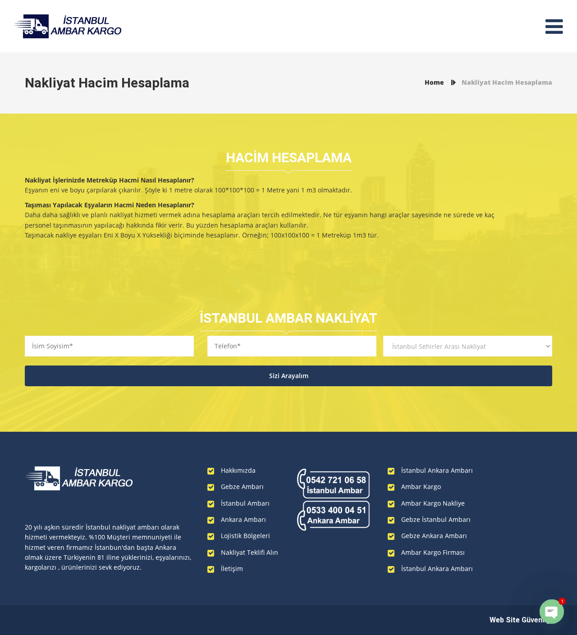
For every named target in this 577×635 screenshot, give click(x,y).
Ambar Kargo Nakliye (433, 503)
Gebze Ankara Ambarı (434, 535)
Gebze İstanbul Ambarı (436, 519)
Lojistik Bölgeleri (245, 535)
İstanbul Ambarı (245, 503)
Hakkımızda (238, 470)
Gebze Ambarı (242, 486)
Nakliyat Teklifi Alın (249, 552)
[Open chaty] (552, 611)
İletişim (232, 568)
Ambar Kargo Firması (433, 552)
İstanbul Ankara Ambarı (437, 470)
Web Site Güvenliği (521, 620)
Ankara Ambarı (243, 519)
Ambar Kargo (421, 486)
